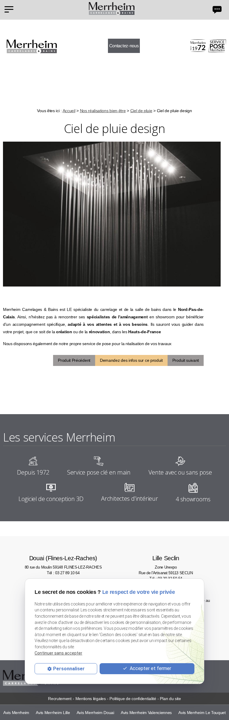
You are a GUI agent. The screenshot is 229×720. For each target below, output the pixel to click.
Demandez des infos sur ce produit (131, 360)
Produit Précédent (74, 360)
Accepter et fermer (150, 668)
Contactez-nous (124, 45)
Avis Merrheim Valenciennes (146, 712)
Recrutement (60, 698)
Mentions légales (90, 698)
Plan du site (170, 698)
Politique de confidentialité (132, 698)
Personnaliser (69, 669)
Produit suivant (185, 360)
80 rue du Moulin (63, 562)
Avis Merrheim (16, 712)
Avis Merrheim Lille (53, 712)
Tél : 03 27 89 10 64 (63, 573)
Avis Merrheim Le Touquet (202, 712)
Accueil (69, 110)
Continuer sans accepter (58, 653)
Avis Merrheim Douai (95, 712)
